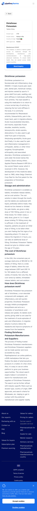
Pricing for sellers (26, 417)
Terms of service (18, 473)
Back (9, 13)
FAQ (3, 429)
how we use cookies (9, 495)
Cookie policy (18, 480)
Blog (3, 433)
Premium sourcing (8, 448)
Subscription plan (8, 444)
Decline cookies (18, 507)
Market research (26, 438)
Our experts (6, 417)
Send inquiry (18, 66)
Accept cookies (18, 501)
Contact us (6, 425)
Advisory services (26, 442)
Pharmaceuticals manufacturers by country (26, 454)
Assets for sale (25, 434)
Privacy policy (18, 477)
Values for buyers (8, 440)
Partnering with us (8, 421)
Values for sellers (26, 413)
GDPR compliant (18, 470)
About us (5, 413)
